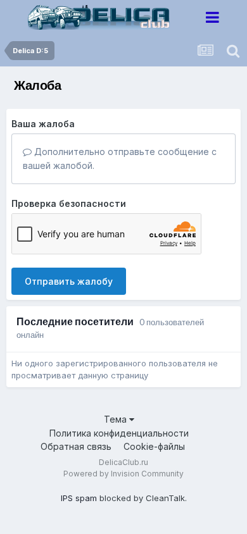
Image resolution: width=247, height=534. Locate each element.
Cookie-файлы (154, 446)
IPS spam (79, 498)
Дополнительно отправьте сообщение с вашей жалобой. (120, 158)
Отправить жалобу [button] (69, 281)
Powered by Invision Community (123, 473)
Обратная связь (76, 446)
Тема (116, 419)
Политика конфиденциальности (119, 433)
